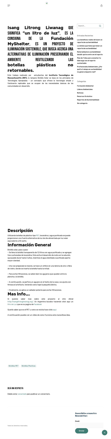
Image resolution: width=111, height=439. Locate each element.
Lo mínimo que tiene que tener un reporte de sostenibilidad (89, 47)
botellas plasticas (29, 366)
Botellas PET (13, 366)
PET (37, 235)
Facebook (38, 304)
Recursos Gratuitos (84, 96)
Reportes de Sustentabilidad (88, 100)
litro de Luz (12, 304)
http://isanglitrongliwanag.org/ (20, 302)
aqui (54, 310)
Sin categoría (82, 103)
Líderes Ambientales (85, 89)
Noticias (80, 93)
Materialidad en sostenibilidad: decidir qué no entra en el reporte (90, 53)
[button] (9, 5)
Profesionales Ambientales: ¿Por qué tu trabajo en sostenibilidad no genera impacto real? (89, 69)
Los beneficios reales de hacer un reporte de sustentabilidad (89, 41)
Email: (77, 421)
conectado (22, 394)
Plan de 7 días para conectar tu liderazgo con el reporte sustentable (89, 60)
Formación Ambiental (85, 86)
